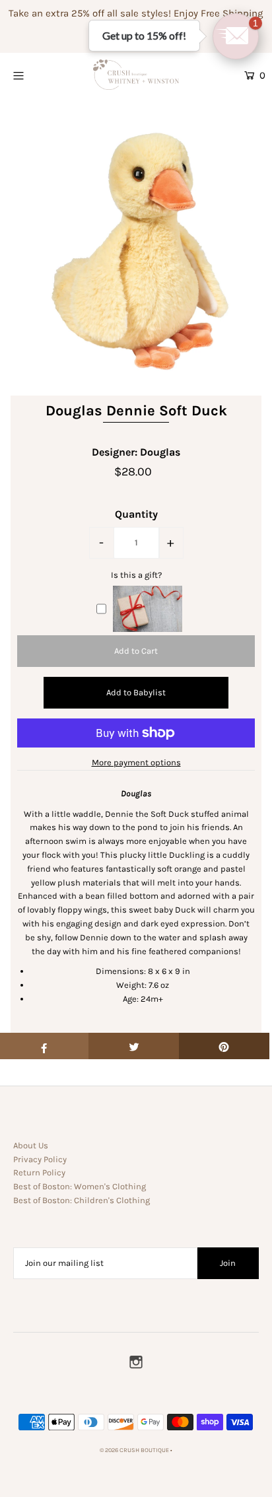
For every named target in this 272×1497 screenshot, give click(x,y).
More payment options (136, 762)
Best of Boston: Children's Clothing (81, 1200)
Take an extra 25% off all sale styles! (90, 13)
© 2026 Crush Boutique (134, 1450)
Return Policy (39, 1172)
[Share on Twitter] (133, 1046)
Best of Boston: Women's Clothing (79, 1186)
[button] (236, 36)
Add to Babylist (136, 692)
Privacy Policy (40, 1159)
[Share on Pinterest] (224, 1046)
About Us (30, 1145)
